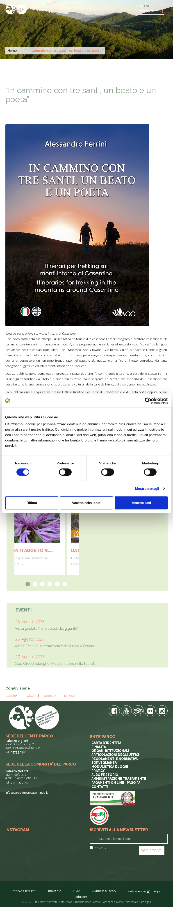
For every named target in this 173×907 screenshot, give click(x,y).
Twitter (29, 695)
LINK (76, 891)
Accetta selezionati (86, 503)
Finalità (98, 747)
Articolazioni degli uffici (115, 755)
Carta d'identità (106, 743)
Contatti (99, 786)
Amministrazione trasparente (118, 778)
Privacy (98, 771)
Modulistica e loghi (109, 766)
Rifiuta (32, 503)
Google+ (11, 695)
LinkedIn (70, 695)
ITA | (139, 6)
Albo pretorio (104, 775)
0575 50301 (18, 752)
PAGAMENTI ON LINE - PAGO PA (115, 782)
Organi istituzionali (110, 750)
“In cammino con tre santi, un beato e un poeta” (80, 94)
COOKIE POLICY (24, 891)
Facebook (49, 695)
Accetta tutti (141, 503)
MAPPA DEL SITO (104, 891)
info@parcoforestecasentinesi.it (26, 792)
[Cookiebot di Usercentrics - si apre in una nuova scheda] (148, 400)
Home (12, 50)
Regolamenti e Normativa (114, 759)
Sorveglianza (104, 762)
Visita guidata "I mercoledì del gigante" (46, 628)
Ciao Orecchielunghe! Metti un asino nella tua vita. (56, 663)
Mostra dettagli (147, 488)
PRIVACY (100, 848)
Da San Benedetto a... (46, 550)
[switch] (65, 472)
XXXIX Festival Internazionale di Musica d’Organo (55, 646)
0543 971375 (18, 782)
